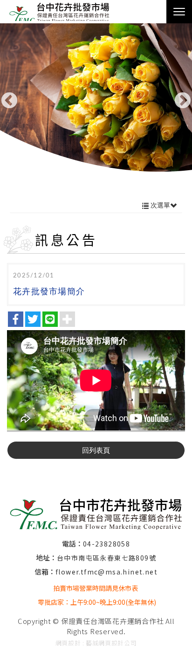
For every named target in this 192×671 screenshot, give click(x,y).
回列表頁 (96, 450)
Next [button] (182, 101)
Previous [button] (9, 101)
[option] (96, 103)
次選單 (159, 205)
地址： (46, 557)
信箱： (44, 571)
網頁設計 (68, 642)
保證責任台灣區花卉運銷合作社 (62, 11)
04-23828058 (106, 543)
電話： (72, 543)
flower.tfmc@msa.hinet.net (106, 571)
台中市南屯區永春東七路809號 (106, 557)
